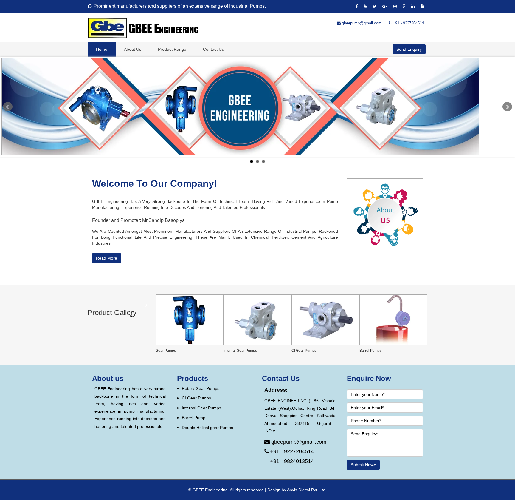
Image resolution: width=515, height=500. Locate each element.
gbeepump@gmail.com (361, 23)
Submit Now (362, 464)
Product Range (172, 49)
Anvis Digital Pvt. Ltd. (307, 489)
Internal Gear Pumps (201, 407)
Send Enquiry (409, 49)
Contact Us (213, 49)
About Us (132, 49)
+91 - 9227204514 (408, 23)
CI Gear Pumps (196, 398)
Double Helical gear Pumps (207, 427)
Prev (8, 107)
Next (507, 107)
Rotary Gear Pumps (200, 388)
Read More (106, 258)
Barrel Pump (193, 417)
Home (101, 49)
